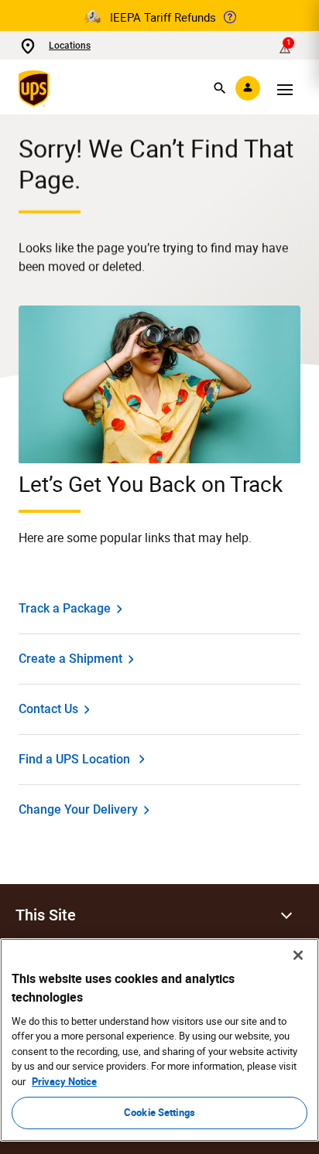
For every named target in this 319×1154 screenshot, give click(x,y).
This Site (45, 915)
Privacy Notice (64, 1081)
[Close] (298, 955)
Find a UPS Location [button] (74, 759)
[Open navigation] (284, 88)
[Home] (37, 88)
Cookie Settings (159, 1112)
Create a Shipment (70, 658)
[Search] (219, 88)
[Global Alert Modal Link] (230, 17)
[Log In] (247, 88)
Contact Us (48, 709)
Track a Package (65, 608)
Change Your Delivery (78, 809)
